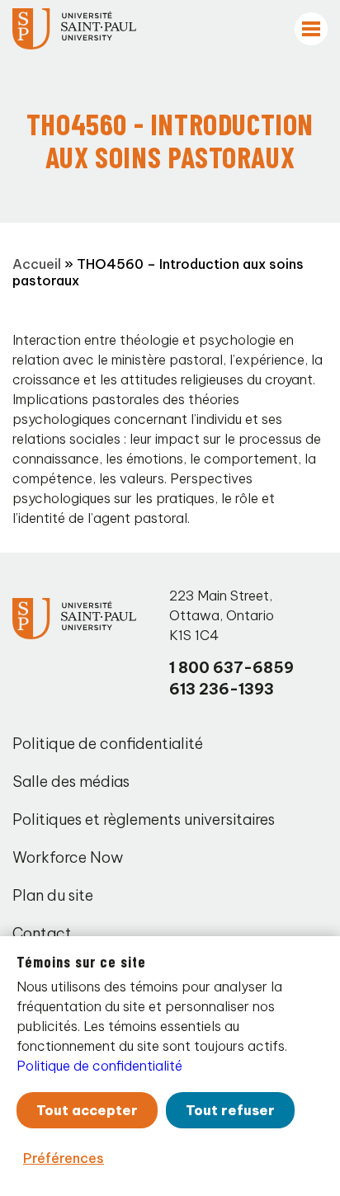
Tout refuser (230, 1110)
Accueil (36, 264)
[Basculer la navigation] (311, 28)
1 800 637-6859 (231, 667)
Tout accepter (87, 1110)
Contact (42, 933)
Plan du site (52, 895)
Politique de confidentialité (107, 743)
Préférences (63, 1158)
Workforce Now (67, 857)
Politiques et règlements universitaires (143, 819)
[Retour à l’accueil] (74, 28)
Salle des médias (71, 781)
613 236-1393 (221, 689)
